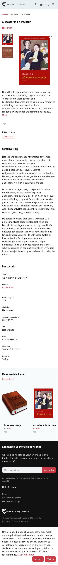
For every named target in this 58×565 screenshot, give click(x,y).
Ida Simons (7, 28)
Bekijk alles (7, 379)
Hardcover (8, 136)
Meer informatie (26, 554)
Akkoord (38, 559)
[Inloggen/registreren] (35, 4)
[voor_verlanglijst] (4, 124)
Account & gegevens (11, 497)
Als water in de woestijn (44, 425)
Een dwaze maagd (12, 425)
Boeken (5, 14)
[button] (55, 410)
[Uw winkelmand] (41, 4)
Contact (5, 494)
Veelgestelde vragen (11, 501)
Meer (4, 115)
